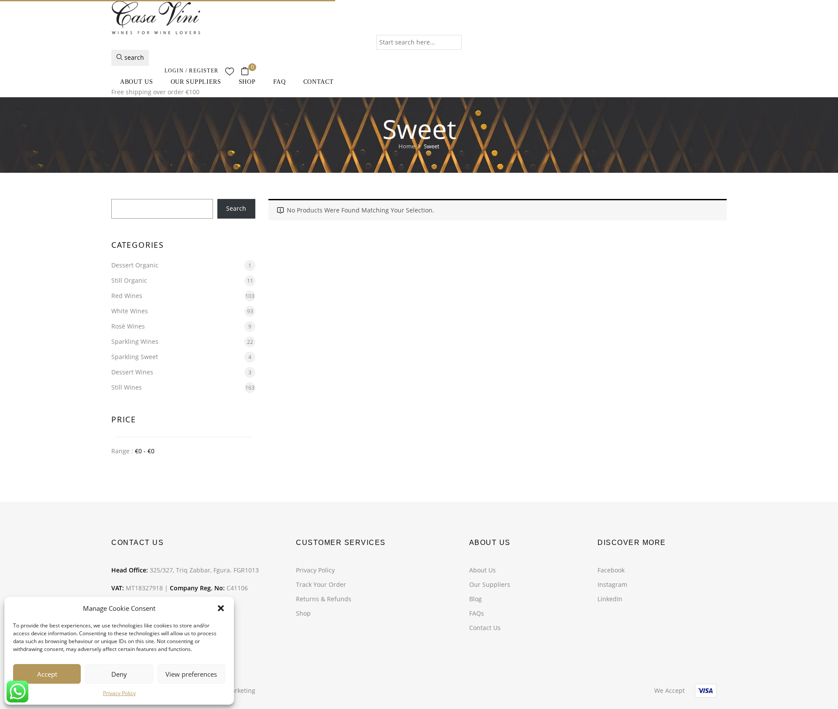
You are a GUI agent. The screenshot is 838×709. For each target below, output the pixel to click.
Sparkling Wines (134, 341)
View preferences (191, 674)
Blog (475, 599)
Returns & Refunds (323, 599)
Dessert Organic (134, 265)
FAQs (476, 613)
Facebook (611, 570)
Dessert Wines (132, 372)
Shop (303, 613)
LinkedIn (610, 599)
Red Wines (126, 295)
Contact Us (485, 627)
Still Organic (129, 280)
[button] (220, 608)
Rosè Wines (128, 326)
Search (236, 208)
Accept (47, 674)
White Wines (129, 311)
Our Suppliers (489, 584)
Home (406, 146)
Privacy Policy (119, 693)
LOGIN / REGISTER (191, 71)
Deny (119, 674)
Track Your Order (321, 584)
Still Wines (126, 387)
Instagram (612, 584)
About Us (482, 570)
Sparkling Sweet (134, 357)
